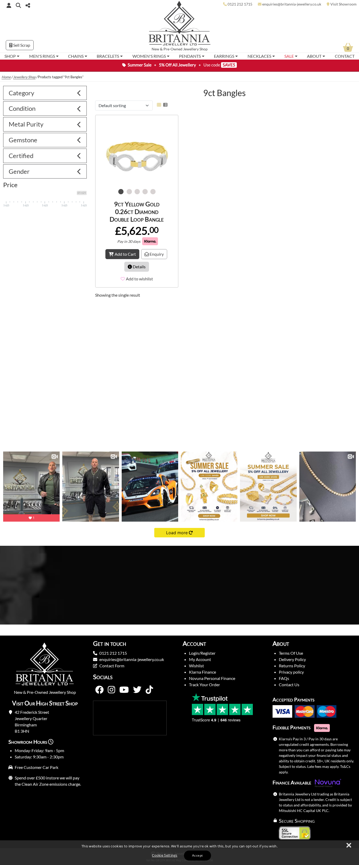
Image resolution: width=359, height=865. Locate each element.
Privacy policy (291, 671)
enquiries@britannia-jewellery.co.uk (131, 659)
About (314, 56)
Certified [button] (21, 155)
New (155, 49)
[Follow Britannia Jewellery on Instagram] (111, 689)
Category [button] (21, 93)
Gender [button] (19, 171)
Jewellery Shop (195, 49)
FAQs (284, 678)
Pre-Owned (172, 49)
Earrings (224, 56)
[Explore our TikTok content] (149, 689)
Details (139, 266)
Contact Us (289, 684)
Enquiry (156, 253)
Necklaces (259, 56)
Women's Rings (149, 56)
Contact (345, 56)
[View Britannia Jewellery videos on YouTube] (124, 689)
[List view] (164, 104)
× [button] (348, 845)
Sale (289, 56)
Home (6, 77)
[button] (18, 5)
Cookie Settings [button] (164, 855)
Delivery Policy (292, 659)
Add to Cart (125, 253)
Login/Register (202, 653)
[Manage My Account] (9, 5)
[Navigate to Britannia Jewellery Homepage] (180, 24)
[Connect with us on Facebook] (99, 689)
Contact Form (111, 665)
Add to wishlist (139, 278)
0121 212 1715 (113, 653)
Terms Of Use (291, 653)
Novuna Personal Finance (212, 678)
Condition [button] (22, 108)
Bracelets (108, 56)
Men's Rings (42, 56)
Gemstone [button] (23, 140)
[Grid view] (159, 104)
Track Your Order (204, 684)
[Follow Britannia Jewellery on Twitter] (137, 689)
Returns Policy (292, 665)
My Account (200, 659)
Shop (10, 56)
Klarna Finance (202, 671)
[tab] (45, 93)
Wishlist (196, 665)
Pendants (190, 56)
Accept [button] (197, 855)
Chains (76, 56)
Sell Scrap (21, 45)
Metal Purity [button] (26, 124)
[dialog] (179, 852)
